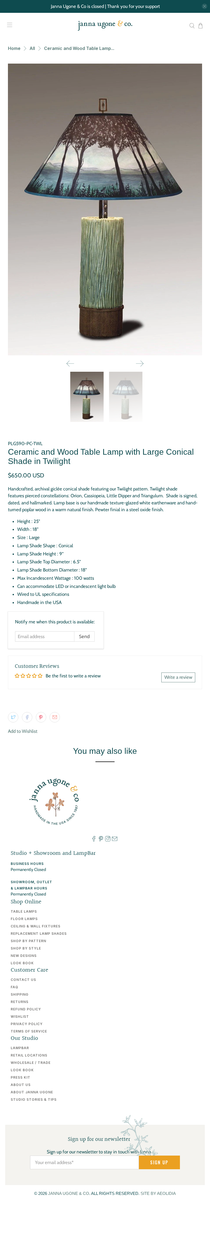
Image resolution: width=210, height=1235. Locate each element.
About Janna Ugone (32, 1092)
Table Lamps (24, 911)
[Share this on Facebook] (27, 717)
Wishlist (20, 1016)
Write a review (178, 677)
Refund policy (26, 1009)
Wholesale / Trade (31, 1063)
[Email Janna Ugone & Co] (114, 840)
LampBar (20, 1048)
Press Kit (20, 1077)
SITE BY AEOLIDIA (158, 1193)
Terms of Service (29, 1031)
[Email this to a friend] (54, 717)
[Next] (140, 363)
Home (14, 48)
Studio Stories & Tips (34, 1099)
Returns (19, 1002)
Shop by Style (26, 948)
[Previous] (70, 363)
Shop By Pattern (28, 941)
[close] (204, 6)
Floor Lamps (24, 919)
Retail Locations (29, 1055)
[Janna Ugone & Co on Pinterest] (101, 840)
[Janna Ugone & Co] (105, 25)
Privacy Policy (27, 1024)
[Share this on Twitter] (13, 717)
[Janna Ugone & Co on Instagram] (107, 840)
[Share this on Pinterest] (41, 717)
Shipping (19, 994)
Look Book (22, 963)
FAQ (14, 987)
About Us (21, 1085)
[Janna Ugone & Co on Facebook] (94, 840)
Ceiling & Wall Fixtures (35, 926)
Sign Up (159, 1162)
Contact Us (23, 980)
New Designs (24, 956)
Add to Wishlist (22, 731)
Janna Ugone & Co (68, 1193)
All (32, 48)
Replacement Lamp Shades (39, 934)
